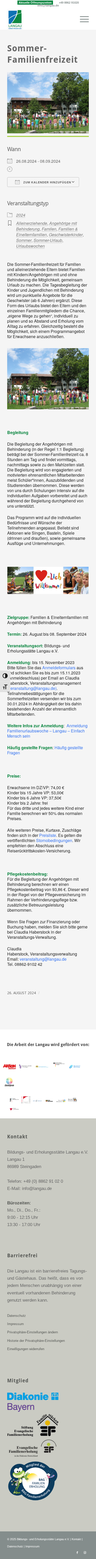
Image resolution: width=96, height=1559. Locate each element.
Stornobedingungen (54, 840)
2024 (20, 215)
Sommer (23, 240)
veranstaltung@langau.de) (32, 688)
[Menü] (82, 19)
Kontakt (76, 1539)
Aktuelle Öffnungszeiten (35, 2)
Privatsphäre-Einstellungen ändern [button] (32, 1332)
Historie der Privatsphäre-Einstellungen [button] (36, 1341)
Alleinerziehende (31, 223)
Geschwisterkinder (66, 235)
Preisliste (47, 835)
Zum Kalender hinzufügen (46, 182)
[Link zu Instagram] (85, 1552)
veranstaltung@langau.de (43, 959)
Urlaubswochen (30, 246)
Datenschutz (16, 1316)
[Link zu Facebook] (77, 1552)
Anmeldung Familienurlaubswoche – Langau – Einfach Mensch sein (47, 731)
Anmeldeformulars (59, 668)
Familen (49, 229)
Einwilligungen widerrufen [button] (25, 1349)
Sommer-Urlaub (48, 240)
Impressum (15, 1324)
